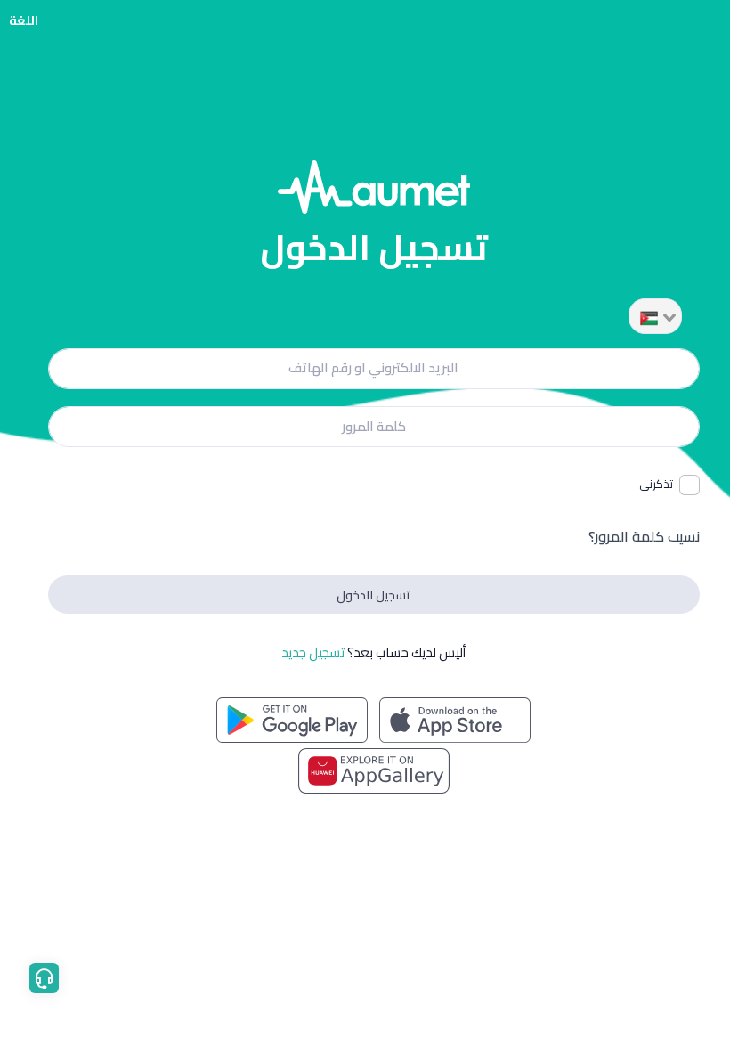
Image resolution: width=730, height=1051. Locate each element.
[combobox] (655, 316)
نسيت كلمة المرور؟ (644, 536)
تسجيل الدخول (373, 595)
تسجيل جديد (313, 652)
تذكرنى (656, 484)
